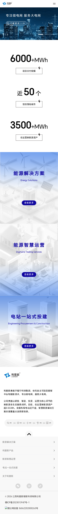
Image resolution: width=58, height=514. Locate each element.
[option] (29, 20)
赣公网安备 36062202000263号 (22, 508)
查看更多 (29, 202)
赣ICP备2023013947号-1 (17, 502)
